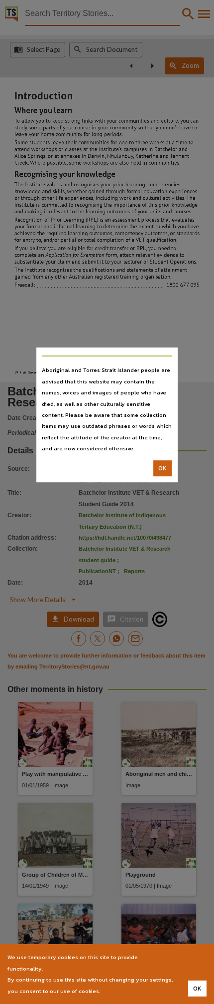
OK (162, 468)
